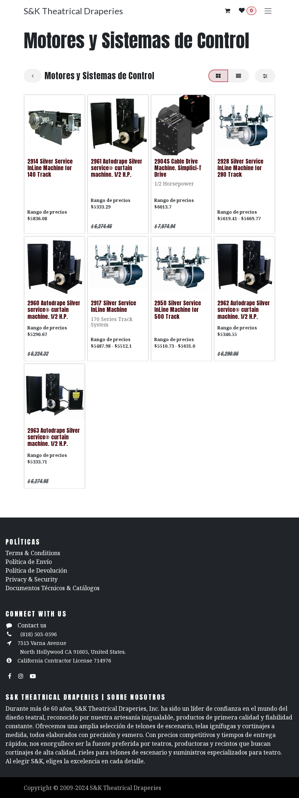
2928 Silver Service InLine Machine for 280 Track (240, 168)
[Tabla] (218, 76)
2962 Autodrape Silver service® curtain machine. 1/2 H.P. (243, 309)
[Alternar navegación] (268, 10)
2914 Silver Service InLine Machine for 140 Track (50, 168)
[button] (35, 146)
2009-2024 (75, 788)
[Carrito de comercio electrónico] (227, 10)
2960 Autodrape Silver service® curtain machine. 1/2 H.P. (53, 309)
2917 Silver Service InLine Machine (113, 306)
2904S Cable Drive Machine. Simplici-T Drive (178, 168)
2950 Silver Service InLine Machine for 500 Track (177, 309)
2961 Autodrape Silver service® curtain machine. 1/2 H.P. (116, 168)
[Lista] (238, 76)
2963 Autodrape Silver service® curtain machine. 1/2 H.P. (53, 437)
